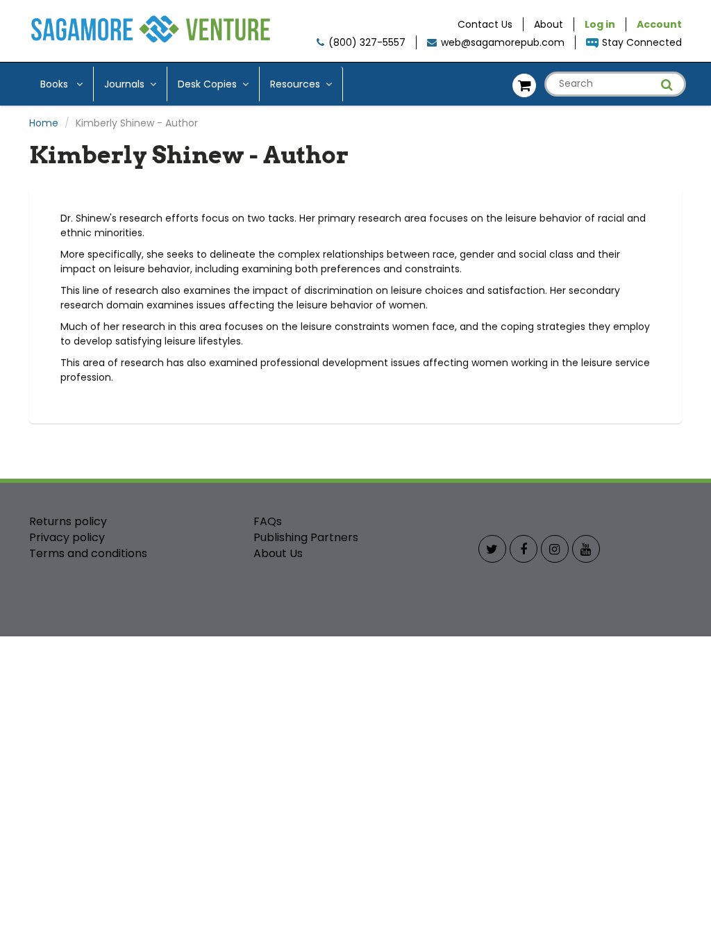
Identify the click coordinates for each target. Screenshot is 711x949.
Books (55, 84)
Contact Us (485, 24)
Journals (124, 84)
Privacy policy (67, 537)
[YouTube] (586, 549)
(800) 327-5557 (366, 42)
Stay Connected (642, 42)
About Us (278, 553)
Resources (295, 84)
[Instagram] (555, 549)
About (548, 24)
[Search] (667, 85)
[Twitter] (492, 549)
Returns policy (68, 521)
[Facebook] (523, 549)
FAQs (267, 521)
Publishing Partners (305, 537)
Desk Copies (207, 84)
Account (659, 24)
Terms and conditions (88, 553)
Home (43, 123)
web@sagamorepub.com (502, 42)
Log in (600, 24)
